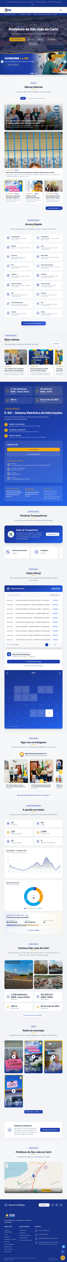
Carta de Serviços (9, 1244)
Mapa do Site (8, 1246)
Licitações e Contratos (10, 1239)
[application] (33, 864)
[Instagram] (56, 1205)
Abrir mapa (57, 1190)
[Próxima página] (59, 644)
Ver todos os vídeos (33, 1111)
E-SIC (5, 1234)
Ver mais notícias (52, 208)
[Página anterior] (43, 644)
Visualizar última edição (34, 661)
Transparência (17, 39)
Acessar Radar (52, 534)
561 (55, 644)
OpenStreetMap (58, 1192)
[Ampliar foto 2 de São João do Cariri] (41, 967)
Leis (41, 39)
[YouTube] (61, 1205)
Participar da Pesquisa (49, 1130)
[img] (33, 1177)
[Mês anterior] (7, 673)
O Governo (22, 1232)
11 (25, 697)
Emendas (34, 44)
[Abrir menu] (61, 10)
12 (33, 697)
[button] (26, 908)
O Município (23, 1230)
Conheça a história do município (32, 1015)
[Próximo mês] (60, 673)
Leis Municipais (24, 1237)
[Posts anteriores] (5, 775)
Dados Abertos (8, 1249)
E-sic (31, 39)
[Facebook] (52, 1205)
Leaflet (51, 1192)
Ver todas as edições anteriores (34, 665)
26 (33, 713)
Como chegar (47, 1190)
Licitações (53, 39)
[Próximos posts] (61, 775)
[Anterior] (4, 363)
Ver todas (56, 343)
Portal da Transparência (8, 1231)
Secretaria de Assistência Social (37, 98)
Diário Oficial (7, 1251)
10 (17, 697)
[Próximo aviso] (64, 61)
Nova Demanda (34, 449)
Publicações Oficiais (25, 1235)
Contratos (7, 1241)
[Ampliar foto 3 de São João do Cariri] (56, 967)
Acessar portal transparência (32, 323)
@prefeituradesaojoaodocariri (35, 753)
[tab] (31, 73)
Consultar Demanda (34, 454)
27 (41, 713)
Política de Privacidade (26, 1240)
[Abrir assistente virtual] (62, 1257)
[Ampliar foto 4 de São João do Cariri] (48, 982)
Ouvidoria (43, 1205)
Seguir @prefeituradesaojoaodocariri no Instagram (32, 795)
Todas (23, 98)
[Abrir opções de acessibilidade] (62, 1252)
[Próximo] (62, 363)
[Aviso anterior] (2, 61)
